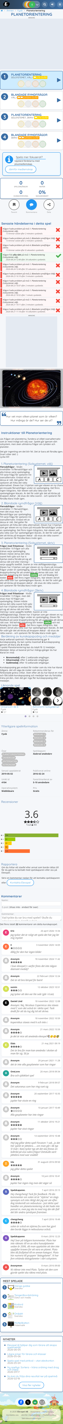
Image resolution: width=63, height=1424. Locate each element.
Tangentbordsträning (26, 1295)
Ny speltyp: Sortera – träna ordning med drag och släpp (33, 1368)
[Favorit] (14, 204)
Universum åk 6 (9, 706)
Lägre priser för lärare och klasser (26, 1353)
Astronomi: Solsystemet (46, 706)
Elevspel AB (22, 1411)
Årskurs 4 (39, 737)
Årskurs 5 (39, 741)
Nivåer (42, 187)
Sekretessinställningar (31, 1418)
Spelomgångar (21, 187)
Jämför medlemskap (21, 169)
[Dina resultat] (38, 4)
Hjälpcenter (48, 1411)
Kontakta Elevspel (20, 882)
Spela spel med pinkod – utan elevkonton (30, 1360)
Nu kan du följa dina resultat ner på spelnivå (32, 1376)
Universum (8, 757)
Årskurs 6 (39, 744)
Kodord (18, 1304)
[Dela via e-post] (42, 1402)
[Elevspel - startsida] (3, 4)
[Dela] (49, 204)
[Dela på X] (28, 1402)
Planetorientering (13, 754)
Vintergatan (9, 761)
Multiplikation (21, 1322)
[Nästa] (58, 700)
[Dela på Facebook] (21, 1402)
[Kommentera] (31, 204)
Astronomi (8, 764)
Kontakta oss (12, 1415)
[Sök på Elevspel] (45, 5)
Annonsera (35, 1411)
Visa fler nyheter (31, 1385)
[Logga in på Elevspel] (52, 5)
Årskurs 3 (39, 734)
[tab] (25, 716)
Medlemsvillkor (50, 1415)
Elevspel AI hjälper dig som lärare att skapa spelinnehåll (32, 1346)
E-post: (5, 907)
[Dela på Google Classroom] (35, 1402)
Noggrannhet (42, 196)
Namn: (5, 900)
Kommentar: (8, 913)
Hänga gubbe (22, 1285)
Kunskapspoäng (21, 196)
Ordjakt (18, 1313)
